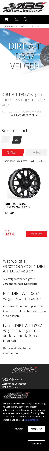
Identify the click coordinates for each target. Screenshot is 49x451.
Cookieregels (31, 419)
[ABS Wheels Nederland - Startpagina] (24, 7)
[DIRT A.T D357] (24, 182)
